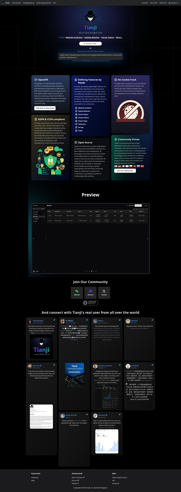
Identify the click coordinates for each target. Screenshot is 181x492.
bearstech (101, 415)
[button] (84, 271)
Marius (100, 321)
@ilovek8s (134, 368)
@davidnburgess (38, 323)
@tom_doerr (36, 368)
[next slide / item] (147, 238)
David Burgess (38, 321)
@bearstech (101, 417)
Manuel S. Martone (105, 366)
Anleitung (34, 477)
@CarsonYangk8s (71, 323)
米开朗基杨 (69, 321)
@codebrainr (102, 368)
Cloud (144, 3)
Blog (33, 480)
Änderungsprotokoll (43, 3)
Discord (152, 3)
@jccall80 (134, 323)
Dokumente (16, 3)
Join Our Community (125, 171)
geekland (134, 321)
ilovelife (134, 366)
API (54, 3)
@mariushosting (103, 323)
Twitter (74, 483)
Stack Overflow (77, 477)
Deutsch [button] (174, 3)
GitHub (162, 3)
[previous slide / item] (33, 238)
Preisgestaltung (28, 3)
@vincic (68, 417)
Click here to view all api (45, 108)
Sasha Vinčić (70, 415)
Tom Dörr (36, 366)
